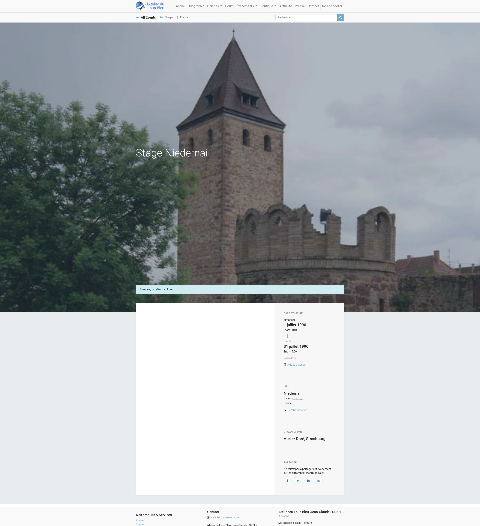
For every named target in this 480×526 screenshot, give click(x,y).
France (184, 17)
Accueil (140, 520)
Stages (169, 17)
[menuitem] (181, 6)
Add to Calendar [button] (297, 364)
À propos (283, 516)
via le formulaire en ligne (225, 517)
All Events (148, 17)
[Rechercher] (340, 17)
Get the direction (297, 410)
